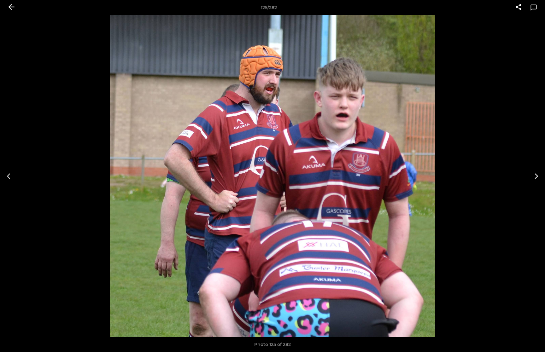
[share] (518, 7)
